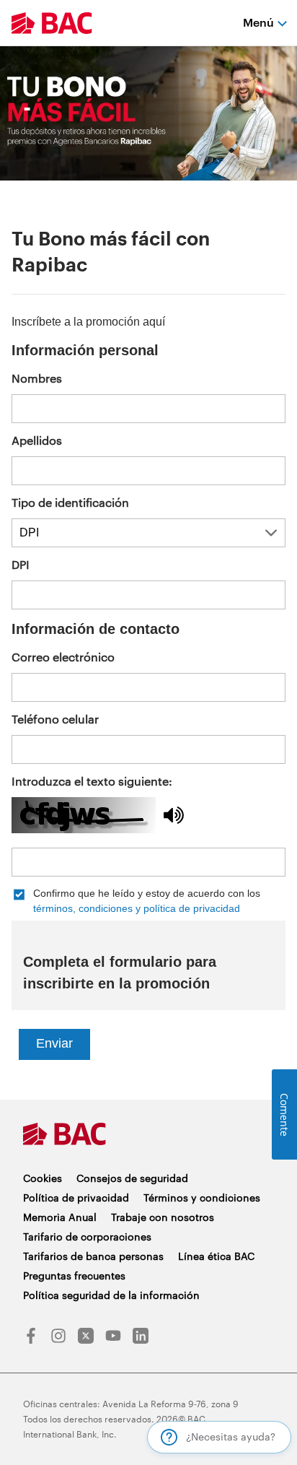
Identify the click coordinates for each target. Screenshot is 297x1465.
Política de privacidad (76, 1197)
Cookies (42, 1178)
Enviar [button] (54, 1043)
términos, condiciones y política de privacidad (136, 908)
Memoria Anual (60, 1217)
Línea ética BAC (216, 1256)
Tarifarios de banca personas (93, 1256)
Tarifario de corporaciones (87, 1236)
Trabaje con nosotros (162, 1217)
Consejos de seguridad (132, 1178)
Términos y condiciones (201, 1197)
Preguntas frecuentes (74, 1275)
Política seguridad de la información (111, 1295)
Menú (258, 22)
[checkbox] (148, 900)
